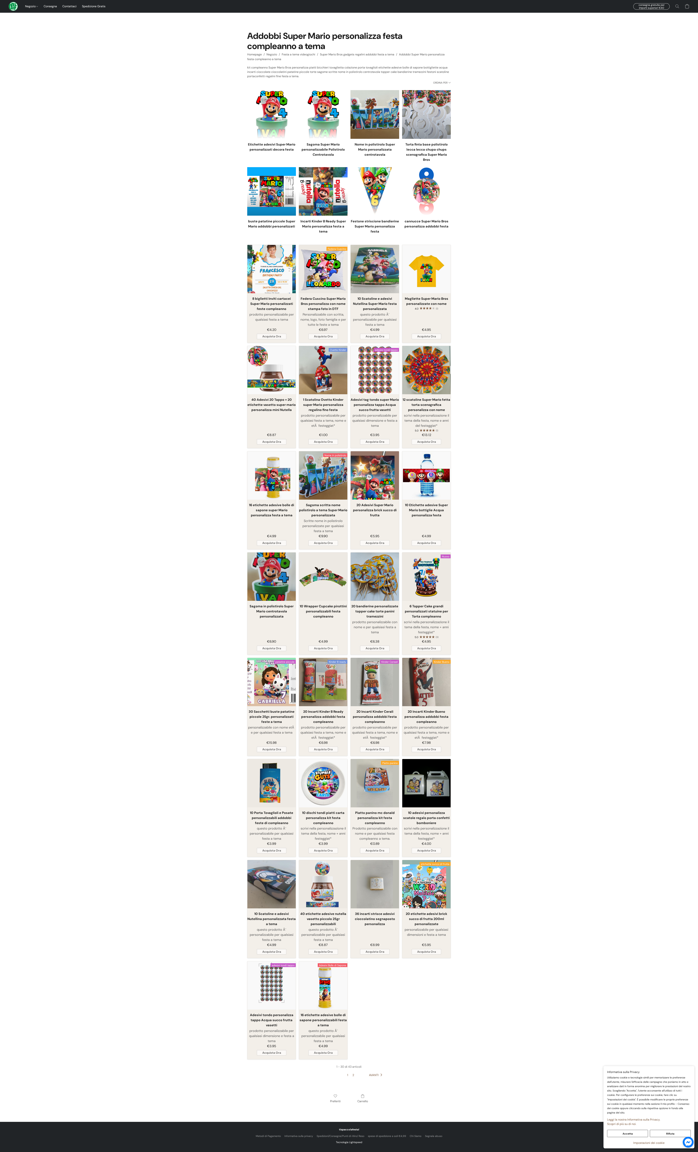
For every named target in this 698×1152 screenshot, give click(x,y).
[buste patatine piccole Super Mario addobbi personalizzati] (271, 191)
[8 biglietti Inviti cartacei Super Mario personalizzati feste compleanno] (271, 269)
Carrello (362, 1101)
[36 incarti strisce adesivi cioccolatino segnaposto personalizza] (375, 884)
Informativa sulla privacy (298, 1136)
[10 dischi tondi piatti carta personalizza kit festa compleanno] (323, 783)
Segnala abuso (433, 1136)
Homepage (254, 54)
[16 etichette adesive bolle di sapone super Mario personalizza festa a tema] (271, 475)
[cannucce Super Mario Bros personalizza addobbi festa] (426, 191)
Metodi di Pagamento (268, 1136)
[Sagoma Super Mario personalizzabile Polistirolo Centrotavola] (323, 114)
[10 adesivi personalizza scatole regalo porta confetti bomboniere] (426, 783)
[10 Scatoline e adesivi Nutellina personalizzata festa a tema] (271, 884)
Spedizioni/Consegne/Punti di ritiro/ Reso (340, 1136)
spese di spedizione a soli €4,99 (387, 1136)
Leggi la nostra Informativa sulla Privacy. (633, 1119)
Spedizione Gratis (93, 6)
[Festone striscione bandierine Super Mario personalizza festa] (374, 191)
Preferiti (335, 1101)
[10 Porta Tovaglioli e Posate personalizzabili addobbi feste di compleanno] (271, 783)
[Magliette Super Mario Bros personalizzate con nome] (426, 269)
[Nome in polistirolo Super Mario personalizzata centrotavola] (374, 114)
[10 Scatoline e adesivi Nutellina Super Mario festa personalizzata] (375, 269)
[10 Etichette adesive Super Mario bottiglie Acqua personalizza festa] (426, 475)
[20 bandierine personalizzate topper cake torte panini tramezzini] (375, 576)
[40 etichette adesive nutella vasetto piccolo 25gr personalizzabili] (323, 884)
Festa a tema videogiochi (298, 54)
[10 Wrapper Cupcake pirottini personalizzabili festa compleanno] (323, 576)
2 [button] (353, 1075)
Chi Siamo (415, 1136)
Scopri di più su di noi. (621, 1124)
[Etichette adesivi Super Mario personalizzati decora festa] (271, 114)
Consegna (50, 6)
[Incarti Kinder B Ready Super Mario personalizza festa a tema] (323, 191)
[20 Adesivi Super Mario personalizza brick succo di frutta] (375, 475)
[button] (13, 6)
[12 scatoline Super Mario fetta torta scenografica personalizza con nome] (426, 370)
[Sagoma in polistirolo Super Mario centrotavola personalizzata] (271, 576)
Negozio (30, 6)
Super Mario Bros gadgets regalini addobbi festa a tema (357, 54)
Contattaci (69, 6)
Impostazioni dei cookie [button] (649, 1143)
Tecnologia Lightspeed (349, 1142)
